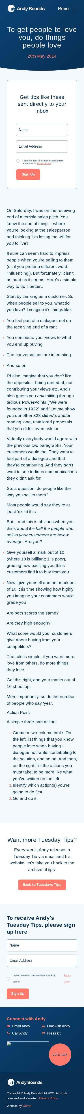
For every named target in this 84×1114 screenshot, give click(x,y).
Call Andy (19, 1033)
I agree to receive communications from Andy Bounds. (42, 162)
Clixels (27, 1106)
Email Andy (20, 1026)
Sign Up (28, 174)
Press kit (53, 1033)
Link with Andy (58, 1026)
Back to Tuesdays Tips (42, 885)
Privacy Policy (44, 163)
